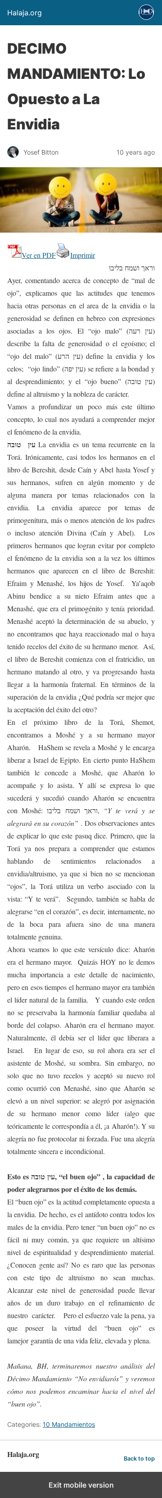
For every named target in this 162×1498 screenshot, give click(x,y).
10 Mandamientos (69, 1424)
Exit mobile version (81, 1484)
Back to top (139, 1458)
